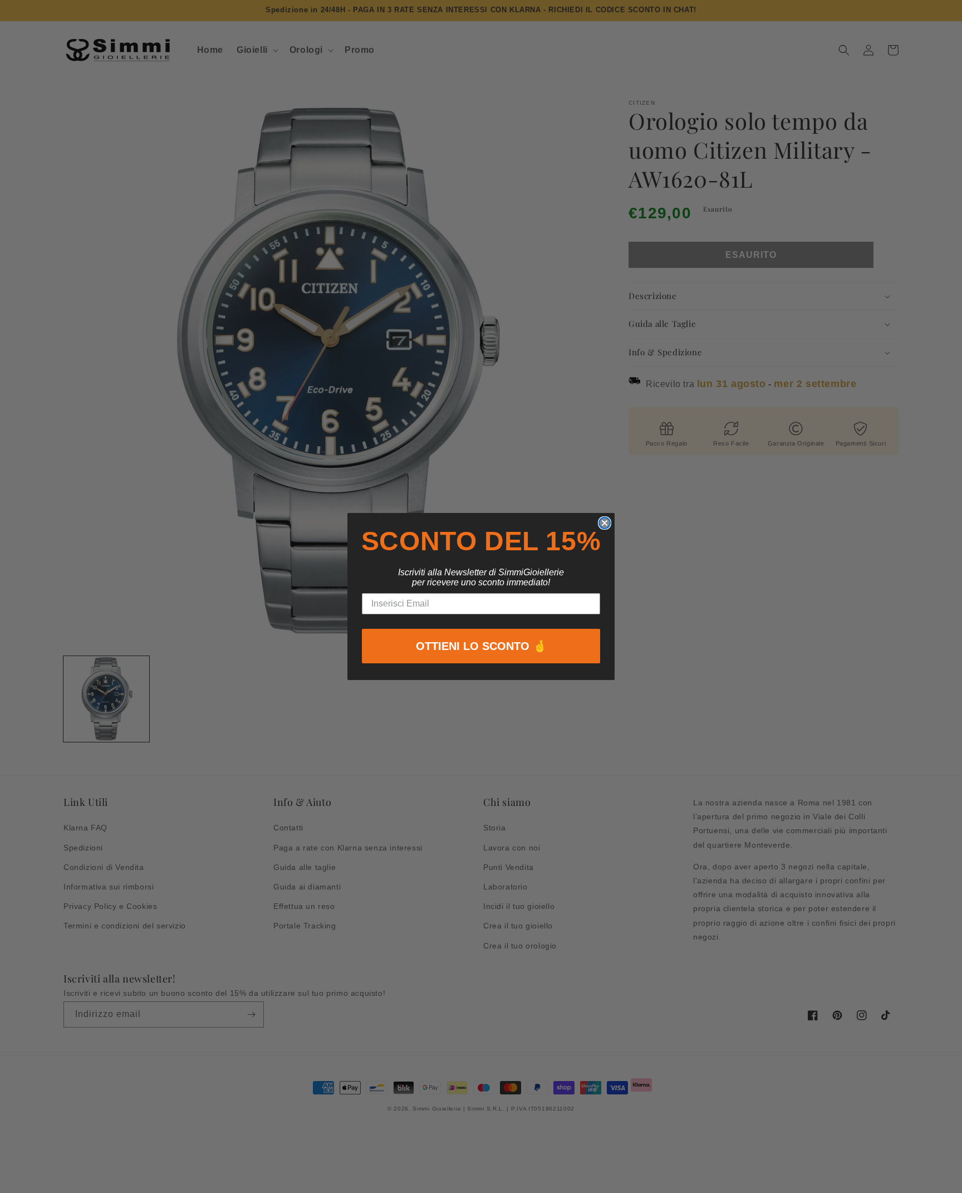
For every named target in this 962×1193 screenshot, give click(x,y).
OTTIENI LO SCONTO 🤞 (481, 646)
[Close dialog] (604, 523)
